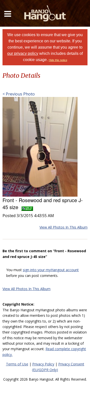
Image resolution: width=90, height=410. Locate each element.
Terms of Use (17, 364)
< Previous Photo (18, 94)
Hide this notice (58, 60)
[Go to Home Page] (45, 13)
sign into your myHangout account (51, 269)
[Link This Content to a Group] (27, 207)
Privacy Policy (43, 364)
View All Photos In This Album (64, 227)
